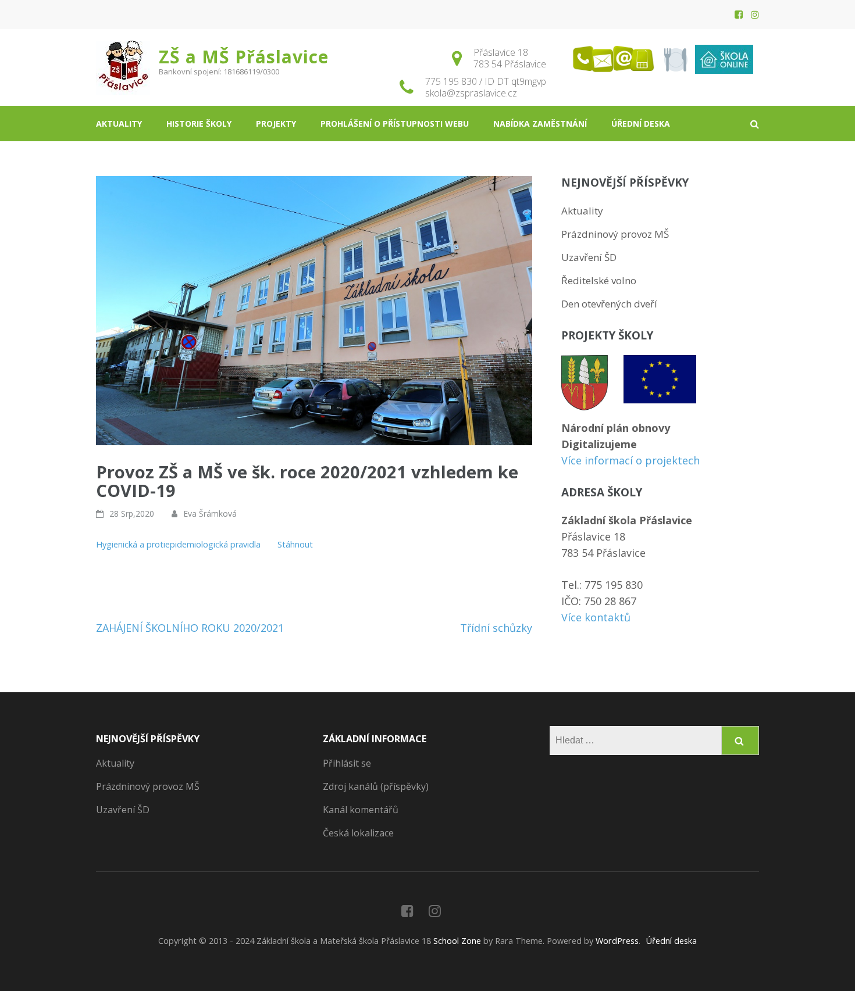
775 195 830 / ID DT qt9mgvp (485, 81)
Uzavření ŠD (589, 257)
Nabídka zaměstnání (540, 123)
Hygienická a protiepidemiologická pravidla (179, 544)
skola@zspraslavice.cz (471, 93)
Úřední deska (640, 123)
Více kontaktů (595, 617)
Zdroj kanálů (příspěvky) (376, 786)
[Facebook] (739, 14)
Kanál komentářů (360, 809)
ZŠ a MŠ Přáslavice (244, 57)
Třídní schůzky (496, 628)
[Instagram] (755, 14)
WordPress (617, 940)
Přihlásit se (347, 763)
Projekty (276, 123)
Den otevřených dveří (609, 303)
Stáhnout (295, 544)
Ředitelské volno (598, 280)
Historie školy (198, 123)
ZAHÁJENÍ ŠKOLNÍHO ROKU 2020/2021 (190, 628)
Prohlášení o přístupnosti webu (394, 123)
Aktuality (119, 123)
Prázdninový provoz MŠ (615, 234)
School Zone (458, 940)
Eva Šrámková (210, 513)
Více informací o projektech (630, 460)
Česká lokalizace (358, 833)
